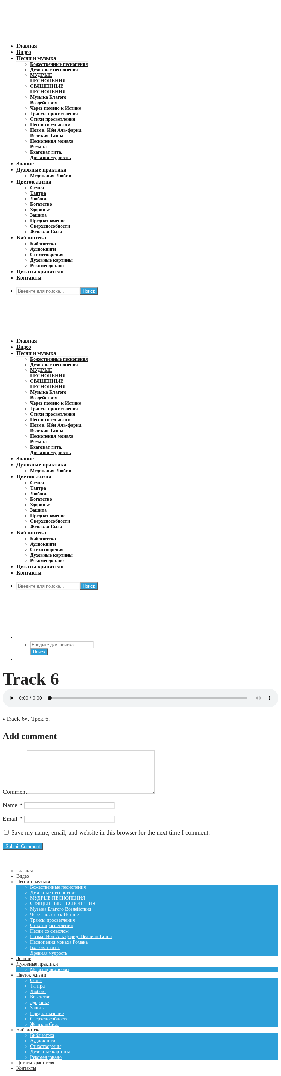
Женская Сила (46, 231)
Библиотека (31, 237)
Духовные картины (51, 260)
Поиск (89, 291)
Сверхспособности (50, 226)
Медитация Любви (50, 175)
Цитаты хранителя (40, 271)
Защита (38, 215)
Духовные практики (41, 170)
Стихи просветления (52, 119)
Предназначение (47, 220)
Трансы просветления (54, 113)
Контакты (29, 278)
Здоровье (40, 209)
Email (12, 818)
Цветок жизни (33, 182)
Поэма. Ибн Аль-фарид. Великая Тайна (56, 133)
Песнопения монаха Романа (59, 942)
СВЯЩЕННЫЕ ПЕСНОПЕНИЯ (48, 89)
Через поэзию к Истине (55, 108)
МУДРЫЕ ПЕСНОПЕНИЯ (48, 78)
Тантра (38, 193)
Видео (23, 52)
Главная (26, 46)
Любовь (38, 198)
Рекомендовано (47, 265)
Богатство (41, 204)
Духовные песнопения (54, 69)
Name (12, 805)
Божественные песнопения (59, 64)
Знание (25, 163)
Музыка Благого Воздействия (48, 100)
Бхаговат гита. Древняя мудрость (50, 155)
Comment (15, 791)
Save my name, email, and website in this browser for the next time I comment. (110, 832)
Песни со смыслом (50, 124)
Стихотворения (47, 254)
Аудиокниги (43, 249)
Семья (37, 187)
